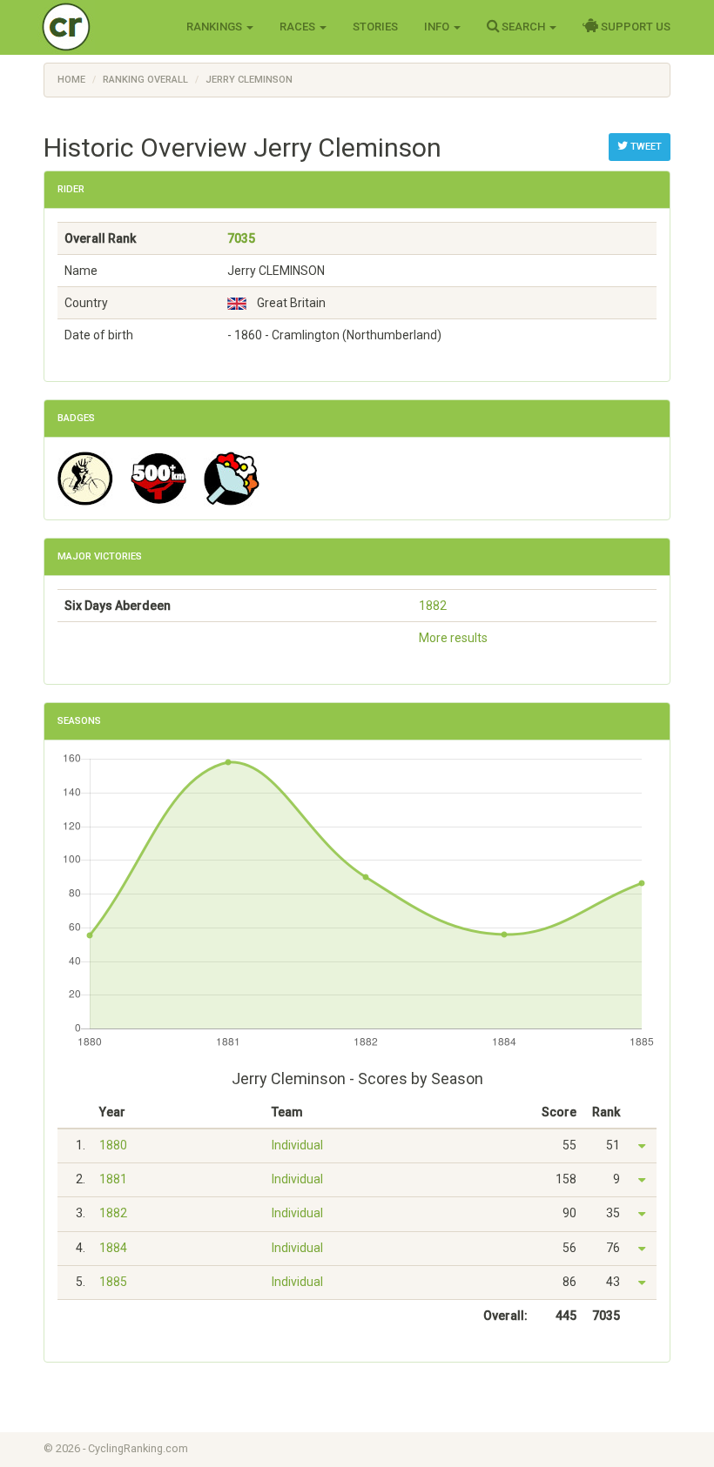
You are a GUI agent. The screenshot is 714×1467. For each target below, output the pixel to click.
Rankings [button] (215, 26)
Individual (297, 1145)
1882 (433, 606)
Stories (375, 26)
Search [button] (523, 26)
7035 (241, 238)
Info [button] (438, 26)
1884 (113, 1248)
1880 (113, 1145)
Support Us (634, 26)
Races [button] (299, 26)
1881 (113, 1179)
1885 (113, 1282)
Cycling (102, 25)
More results (453, 638)
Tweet (645, 146)
